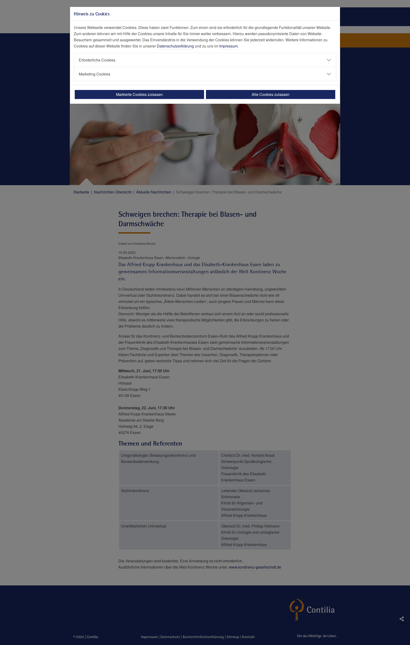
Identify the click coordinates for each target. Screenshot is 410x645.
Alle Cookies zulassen (270, 94)
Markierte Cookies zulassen (139, 94)
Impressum (228, 46)
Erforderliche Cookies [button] (97, 60)
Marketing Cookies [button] (94, 74)
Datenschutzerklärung (175, 46)
